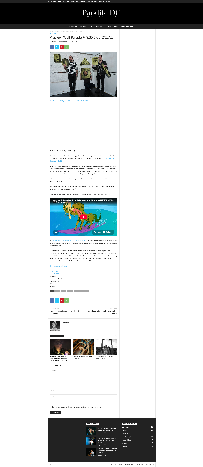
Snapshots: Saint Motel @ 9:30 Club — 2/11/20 (102, 312)
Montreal (70, 291)
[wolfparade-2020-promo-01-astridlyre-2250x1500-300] (83, 122)
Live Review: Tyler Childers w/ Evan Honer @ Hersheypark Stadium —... (107, 450)
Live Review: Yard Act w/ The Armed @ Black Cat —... (107, 429)
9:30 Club (57, 291)
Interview (124, 446)
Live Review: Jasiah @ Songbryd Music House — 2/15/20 (65, 312)
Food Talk (125, 443)
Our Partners (92, 1)
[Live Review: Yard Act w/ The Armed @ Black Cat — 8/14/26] (91, 431)
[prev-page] (114, 336)
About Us (66, 1)
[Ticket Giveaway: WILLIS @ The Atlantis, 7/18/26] (106, 347)
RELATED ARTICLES (56, 336)
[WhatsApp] (66, 47)
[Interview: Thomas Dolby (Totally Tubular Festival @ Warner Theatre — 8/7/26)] (60, 347)
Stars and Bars (127, 27)
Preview (83, 27)
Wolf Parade (54, 271)
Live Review (72, 27)
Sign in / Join (52, 1)
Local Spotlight (96, 27)
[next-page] (116, 336)
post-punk (77, 291)
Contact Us (74, 1)
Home (59, 1)
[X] (57, 47)
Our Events (83, 1)
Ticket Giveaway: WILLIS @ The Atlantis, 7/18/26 (106, 357)
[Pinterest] (62, 47)
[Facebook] (52, 47)
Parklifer (54, 41)
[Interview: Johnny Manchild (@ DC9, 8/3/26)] (83, 347)
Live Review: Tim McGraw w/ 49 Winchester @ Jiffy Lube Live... (107, 440)
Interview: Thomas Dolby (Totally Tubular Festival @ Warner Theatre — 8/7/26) (58, 358)
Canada (64, 291)
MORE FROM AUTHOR (71, 336)
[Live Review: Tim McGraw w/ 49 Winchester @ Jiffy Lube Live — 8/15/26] (91, 441)
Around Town (112, 27)
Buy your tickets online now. (59, 266)
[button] (152, 26)
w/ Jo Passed (54, 273)
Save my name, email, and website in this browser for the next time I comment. (76, 407)
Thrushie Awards (104, 1)
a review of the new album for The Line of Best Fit (68, 240)
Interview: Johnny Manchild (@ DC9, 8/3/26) (83, 357)
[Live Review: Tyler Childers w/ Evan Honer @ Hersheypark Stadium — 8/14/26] (91, 452)
